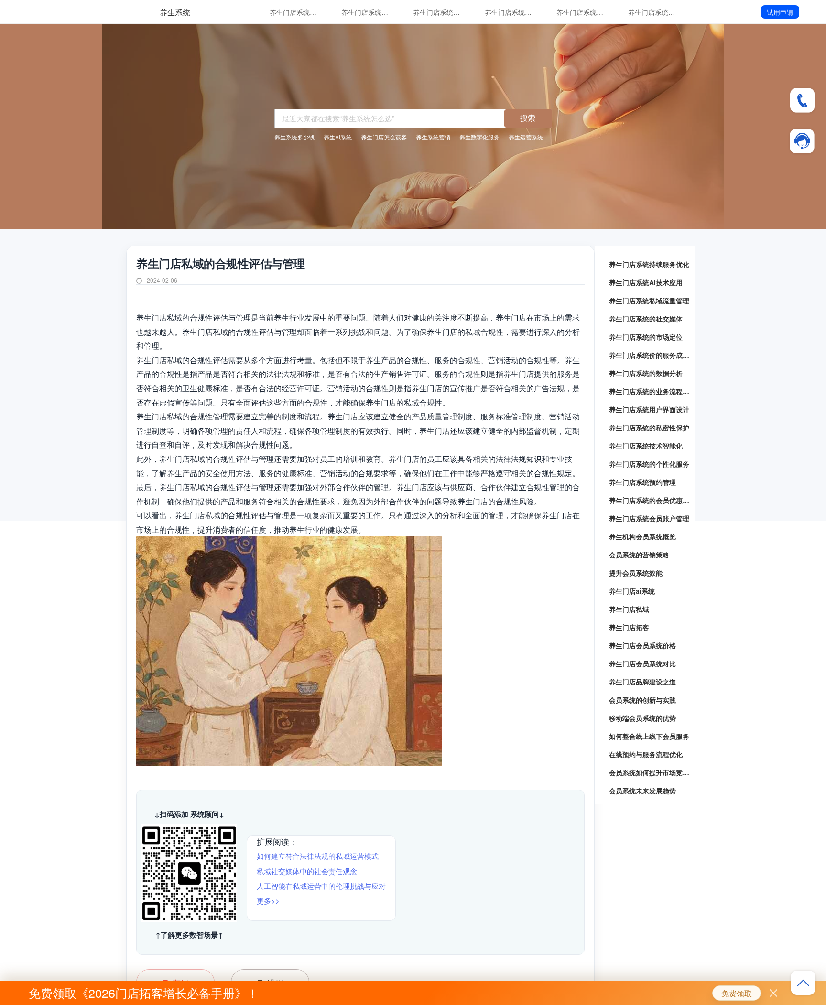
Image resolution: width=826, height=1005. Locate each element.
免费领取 (736, 993)
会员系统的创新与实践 (642, 700)
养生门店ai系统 (632, 591)
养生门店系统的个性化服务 (649, 464)
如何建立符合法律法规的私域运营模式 (318, 856)
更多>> (268, 901)
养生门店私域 (629, 609)
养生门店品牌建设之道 (642, 681)
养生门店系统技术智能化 (646, 445)
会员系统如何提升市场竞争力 (649, 772)
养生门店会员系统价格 (642, 645)
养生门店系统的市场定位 (580, 12)
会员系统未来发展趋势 (642, 790)
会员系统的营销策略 (639, 554)
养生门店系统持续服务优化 (293, 12)
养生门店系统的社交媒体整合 (509, 12)
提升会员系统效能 (636, 572)
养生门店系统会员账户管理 (649, 518)
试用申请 (780, 12)
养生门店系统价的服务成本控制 (652, 12)
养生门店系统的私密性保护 (649, 427)
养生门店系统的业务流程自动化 (649, 391)
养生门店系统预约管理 (642, 482)
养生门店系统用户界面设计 (649, 409)
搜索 (527, 117)
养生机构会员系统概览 (642, 536)
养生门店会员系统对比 (642, 663)
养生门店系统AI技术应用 (365, 12)
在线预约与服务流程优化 (646, 754)
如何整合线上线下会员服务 (649, 736)
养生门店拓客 (629, 627)
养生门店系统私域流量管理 (437, 12)
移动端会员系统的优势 (642, 718)
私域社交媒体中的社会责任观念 (307, 871)
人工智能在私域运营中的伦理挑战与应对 (321, 886)
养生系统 (175, 12)
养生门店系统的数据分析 (646, 373)
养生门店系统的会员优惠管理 (649, 500)
